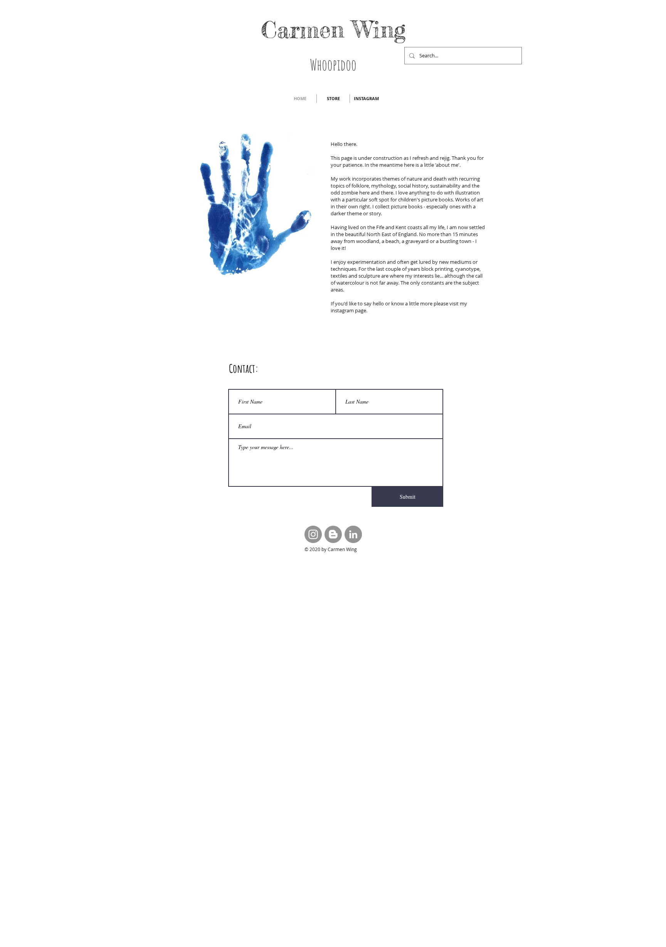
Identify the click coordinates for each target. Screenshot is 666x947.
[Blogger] (333, 534)
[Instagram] (313, 534)
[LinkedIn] (353, 534)
